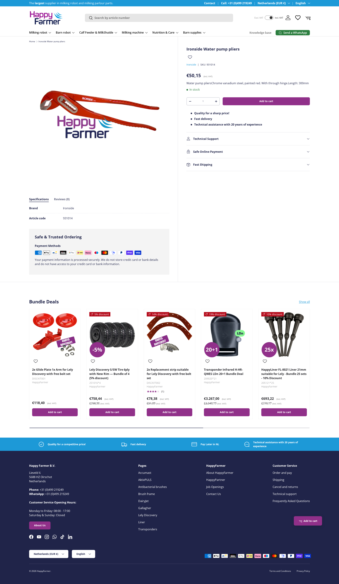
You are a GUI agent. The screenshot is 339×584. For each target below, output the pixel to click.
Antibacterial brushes (152, 487)
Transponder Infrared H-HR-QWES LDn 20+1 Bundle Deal (223, 372)
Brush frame (146, 494)
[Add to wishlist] (190, 57)
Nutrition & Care (163, 32)
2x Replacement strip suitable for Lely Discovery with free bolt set (169, 374)
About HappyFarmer (219, 473)
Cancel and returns (285, 487)
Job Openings (215, 487)
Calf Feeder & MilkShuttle (96, 32)
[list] (99, 117)
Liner (141, 522)
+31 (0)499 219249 (52, 490)
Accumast (144, 473)
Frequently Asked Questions (291, 501)
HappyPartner (215, 480)
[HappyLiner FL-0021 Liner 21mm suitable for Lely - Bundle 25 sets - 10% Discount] (284, 335)
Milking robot (38, 32)
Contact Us (213, 494)
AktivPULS (144, 480)
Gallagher (144, 508)
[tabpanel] (99, 213)
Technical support (285, 494)
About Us (40, 525)
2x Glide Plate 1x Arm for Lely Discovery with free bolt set (52, 372)
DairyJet (143, 501)
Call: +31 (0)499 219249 (236, 3)
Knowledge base (260, 33)
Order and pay (282, 473)
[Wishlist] (298, 18)
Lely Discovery (147, 515)
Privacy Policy (303, 571)
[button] (308, 18)
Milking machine (133, 32)
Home (32, 41)
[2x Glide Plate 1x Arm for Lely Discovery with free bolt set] (55, 335)
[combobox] (159, 18)
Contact (209, 3)
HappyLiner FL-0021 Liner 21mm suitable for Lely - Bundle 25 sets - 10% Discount (284, 374)
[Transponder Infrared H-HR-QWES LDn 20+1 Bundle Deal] (226, 335)
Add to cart (266, 101)
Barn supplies (192, 32)
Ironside (191, 64)
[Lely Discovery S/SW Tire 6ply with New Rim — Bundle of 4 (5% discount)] (112, 335)
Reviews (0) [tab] (62, 199)
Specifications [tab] (39, 199)
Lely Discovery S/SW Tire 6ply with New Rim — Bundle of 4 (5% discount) (109, 374)
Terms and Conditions (280, 571)
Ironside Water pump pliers (51, 41)
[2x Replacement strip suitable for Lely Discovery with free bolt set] (169, 335)
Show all (304, 302)
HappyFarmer (43, 571)
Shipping (278, 480)
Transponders (147, 529)
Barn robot (63, 32)
